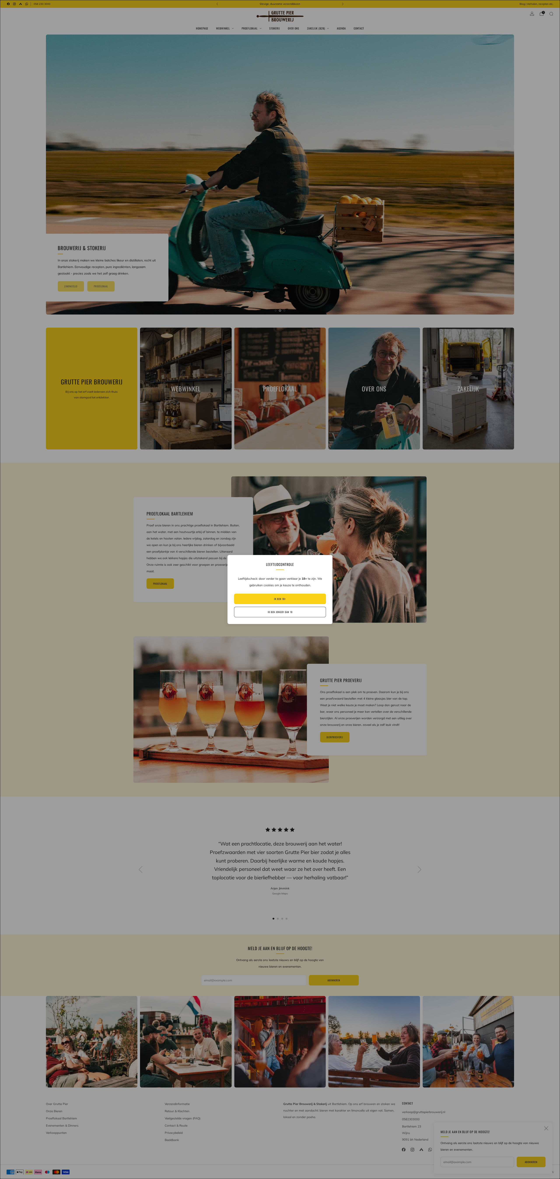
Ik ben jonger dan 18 (280, 612)
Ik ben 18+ (280, 599)
